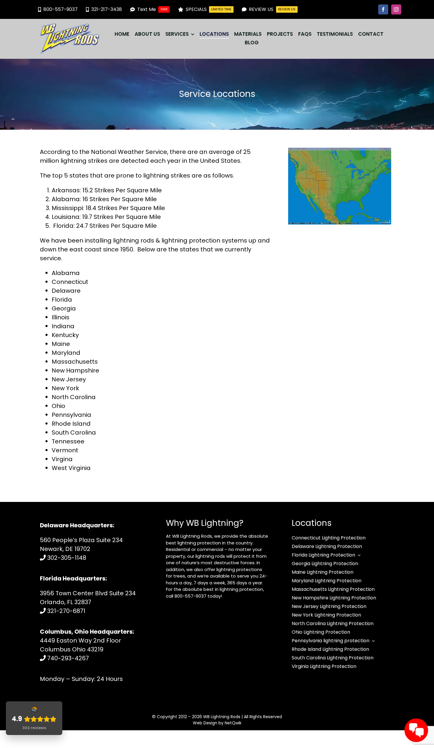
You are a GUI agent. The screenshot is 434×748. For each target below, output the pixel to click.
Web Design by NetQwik (217, 723)
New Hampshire (75, 370)
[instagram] (396, 9)
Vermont (65, 450)
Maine (61, 344)
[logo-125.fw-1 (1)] (69, 26)
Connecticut (70, 282)
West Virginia (71, 468)
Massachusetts (75, 361)
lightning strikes (84, 161)
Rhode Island (71, 423)
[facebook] (383, 9)
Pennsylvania (71, 415)
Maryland (66, 353)
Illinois (60, 317)
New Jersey (69, 379)
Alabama (66, 273)
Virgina (62, 459)
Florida (62, 299)
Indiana (63, 326)
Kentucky (65, 335)
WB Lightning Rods (221, 717)
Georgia (64, 308)
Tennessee (68, 441)
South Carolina (74, 432)
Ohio (58, 406)
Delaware (66, 291)
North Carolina (74, 397)
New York (65, 388)
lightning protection (190, 240)
